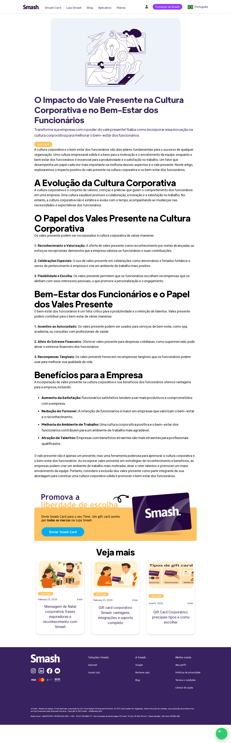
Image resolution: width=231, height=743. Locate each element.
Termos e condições (185, 680)
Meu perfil (180, 664)
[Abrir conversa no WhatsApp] (221, 733)
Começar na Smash (167, 6)
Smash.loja (94, 672)
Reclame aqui (142, 672)
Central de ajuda (184, 687)
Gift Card (43, 144)
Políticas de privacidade (187, 672)
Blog (137, 680)
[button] (196, 7)
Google (139, 664)
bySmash (92, 664)
